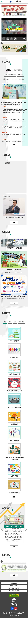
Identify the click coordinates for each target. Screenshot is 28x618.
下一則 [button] (25, 48)
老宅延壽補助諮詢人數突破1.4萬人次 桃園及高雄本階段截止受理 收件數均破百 (14, 134)
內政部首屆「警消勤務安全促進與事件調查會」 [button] (10, 14)
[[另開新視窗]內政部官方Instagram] (15, 38)
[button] (14, 27)
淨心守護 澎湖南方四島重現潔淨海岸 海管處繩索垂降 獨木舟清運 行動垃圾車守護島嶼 (14, 141)
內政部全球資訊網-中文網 (15, 1)
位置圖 (22, 612)
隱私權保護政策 (14, 585)
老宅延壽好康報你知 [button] (12, 14)
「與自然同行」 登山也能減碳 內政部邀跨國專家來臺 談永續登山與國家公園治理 (14, 120)
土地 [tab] (10, 322)
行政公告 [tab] (20, 74)
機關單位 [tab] (21, 322)
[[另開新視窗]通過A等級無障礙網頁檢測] (14, 595)
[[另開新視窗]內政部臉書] (3, 38)
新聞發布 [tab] (9, 70)
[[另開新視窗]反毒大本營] (14, 567)
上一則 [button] (2, 48)
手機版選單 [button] (1, 1)
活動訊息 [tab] (6, 79)
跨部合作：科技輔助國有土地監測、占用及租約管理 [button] (24, 14)
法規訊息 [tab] (14, 79)
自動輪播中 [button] (2, 43)
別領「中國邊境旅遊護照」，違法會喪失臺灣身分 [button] (18, 14)
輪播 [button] (24, 7)
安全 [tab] (15, 322)
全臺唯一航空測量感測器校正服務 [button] (21, 14)
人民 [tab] (5, 322)
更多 (24, 38)
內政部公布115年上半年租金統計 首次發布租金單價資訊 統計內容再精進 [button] (4, 14)
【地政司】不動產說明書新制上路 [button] (15, 14)
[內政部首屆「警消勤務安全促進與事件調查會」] (14, 9)
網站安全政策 (14, 583)
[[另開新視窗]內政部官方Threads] (11, 38)
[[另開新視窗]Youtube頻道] (7, 38)
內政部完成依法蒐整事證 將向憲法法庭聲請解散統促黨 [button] (7, 14)
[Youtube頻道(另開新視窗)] (15, 608)
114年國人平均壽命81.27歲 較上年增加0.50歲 (14, 127)
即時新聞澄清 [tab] (18, 70)
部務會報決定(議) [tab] (10, 74)
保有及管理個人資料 (14, 590)
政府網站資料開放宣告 (14, 588)
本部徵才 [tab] (22, 79)
